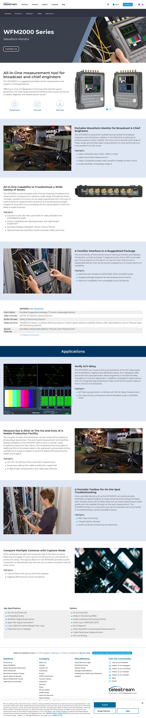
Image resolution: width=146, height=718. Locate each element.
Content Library (45, 679)
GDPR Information (46, 676)
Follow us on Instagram (121, 665)
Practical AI (7, 662)
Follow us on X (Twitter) (121, 669)
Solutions (24, 4)
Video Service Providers (12, 681)
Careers (42, 665)
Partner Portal (80, 668)
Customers (43, 671)
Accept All (105, 705)
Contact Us (128, 5)
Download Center (81, 665)
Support (45, 4)
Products (35, 4)
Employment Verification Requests (88, 673)
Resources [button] (49, 14)
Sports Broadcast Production (14, 668)
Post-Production (9, 671)
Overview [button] (8, 14)
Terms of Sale (44, 698)
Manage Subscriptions (83, 671)
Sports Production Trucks (13, 679)
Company (54, 4)
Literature (43, 681)
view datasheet (37, 309)
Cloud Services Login (83, 662)
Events (41, 673)
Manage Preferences (104, 711)
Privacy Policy (44, 690)
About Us (42, 662)
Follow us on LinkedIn (120, 675)
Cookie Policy (44, 692)
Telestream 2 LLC (130, 693)
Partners (42, 684)
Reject (128, 711)
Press (41, 687)
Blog (63, 4)
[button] (141, 4)
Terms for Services (46, 695)
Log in (117, 4)
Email (114, 681)
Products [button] (18, 14)
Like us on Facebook (120, 662)
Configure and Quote (29, 335)
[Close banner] (142, 703)
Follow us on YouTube (120, 672)
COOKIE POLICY (62, 713)
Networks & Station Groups (13, 673)
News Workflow (9, 665)
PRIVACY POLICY (51, 713)
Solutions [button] (29, 14)
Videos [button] (39, 14)
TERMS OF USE (57, 715)
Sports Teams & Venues (12, 676)
